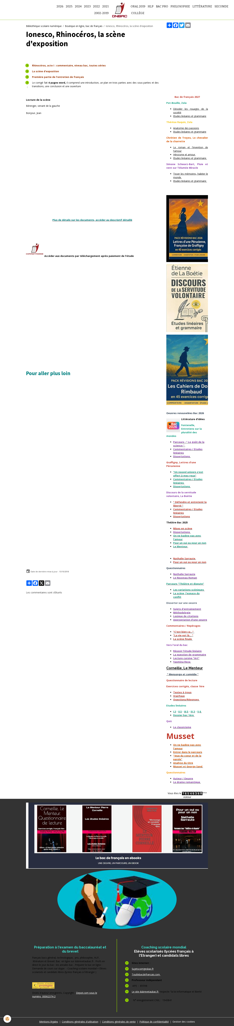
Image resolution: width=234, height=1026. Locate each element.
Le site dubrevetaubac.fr (145, 991)
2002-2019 (101, 13)
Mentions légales (48, 1021)
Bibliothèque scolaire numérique (44, 26)
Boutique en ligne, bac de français (83, 26)
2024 (78, 6)
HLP (150, 6)
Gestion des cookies (184, 1021)
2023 (87, 6)
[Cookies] (7, 1019)
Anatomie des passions (186, 128)
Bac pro (162, 6)
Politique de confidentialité (154, 1021)
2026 (60, 6)
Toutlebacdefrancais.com (146, 974)
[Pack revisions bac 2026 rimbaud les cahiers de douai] (187, 370)
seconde (221, 6)
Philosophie (180, 6)
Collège (137, 13)
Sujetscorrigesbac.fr (143, 968)
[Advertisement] (92, 146)
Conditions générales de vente (119, 1021)
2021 (105, 6)
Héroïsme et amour (184, 154)
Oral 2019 (138, 6)
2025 (69, 6)
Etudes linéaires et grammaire (189, 116)
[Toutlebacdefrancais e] (117, 836)
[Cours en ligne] (117, 899)
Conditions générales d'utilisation (80, 1021)
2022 (96, 6)
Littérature (202, 6)
